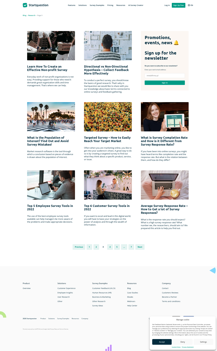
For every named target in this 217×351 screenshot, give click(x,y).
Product (26, 283)
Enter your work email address (161, 68)
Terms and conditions (171, 301)
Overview (27, 288)
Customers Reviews (170, 292)
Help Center (132, 305)
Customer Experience (66, 288)
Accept (162, 342)
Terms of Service (64, 329)
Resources (132, 283)
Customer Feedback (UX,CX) (103, 288)
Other (60, 301)
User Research (64, 297)
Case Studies (132, 292)
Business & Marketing (101, 297)
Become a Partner (169, 297)
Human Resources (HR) (102, 292)
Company (166, 283)
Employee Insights (65, 292)
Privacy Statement (188, 347)
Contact (165, 288)
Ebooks (130, 297)
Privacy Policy (53, 329)
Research (31, 15)
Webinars (131, 301)
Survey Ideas (97, 305)
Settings (203, 342)
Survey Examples (99, 283)
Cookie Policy (176, 347)
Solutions (62, 283)
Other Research (98, 301)
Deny (182, 342)
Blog (24, 15)
